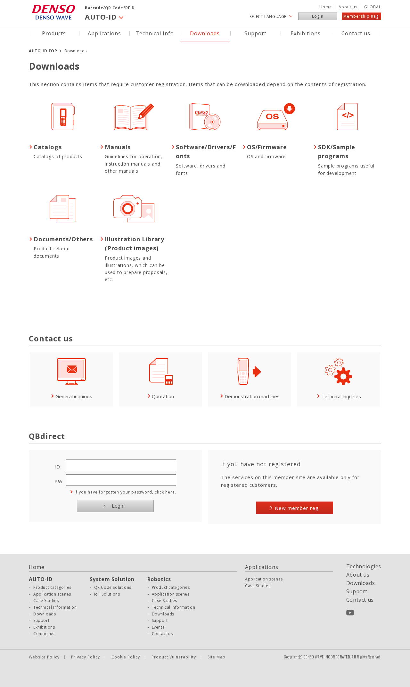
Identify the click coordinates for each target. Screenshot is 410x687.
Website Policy (44, 657)
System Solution (112, 579)
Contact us (355, 33)
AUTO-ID (40, 579)
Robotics (159, 579)
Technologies (363, 566)
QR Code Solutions (112, 587)
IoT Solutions (107, 594)
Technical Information (55, 607)
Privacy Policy (85, 657)
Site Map (217, 657)
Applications (104, 33)
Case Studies (46, 600)
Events (158, 627)
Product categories (52, 587)
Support (255, 33)
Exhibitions (306, 33)
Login (318, 16)
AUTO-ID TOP (43, 51)
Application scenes (52, 594)
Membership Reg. (361, 16)
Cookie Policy (125, 657)
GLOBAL (372, 7)
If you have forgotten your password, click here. (125, 492)
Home (325, 7)
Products (54, 33)
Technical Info (154, 33)
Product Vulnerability (174, 657)
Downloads (205, 33)
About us (348, 7)
